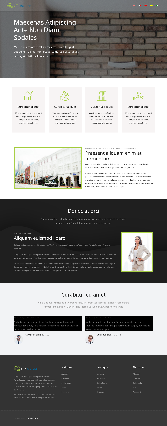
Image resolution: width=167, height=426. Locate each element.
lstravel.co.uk (32, 418)
